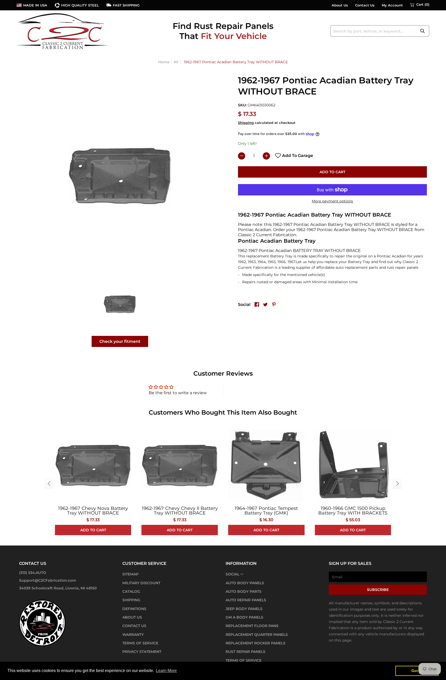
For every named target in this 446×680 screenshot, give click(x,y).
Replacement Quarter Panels (257, 634)
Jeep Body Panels (244, 608)
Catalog (131, 591)
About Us (340, 5)
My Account (392, 5)
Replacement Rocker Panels (255, 643)
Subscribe (378, 589)
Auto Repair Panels (246, 600)
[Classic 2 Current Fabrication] (63, 31)
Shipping (246, 123)
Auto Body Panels (245, 583)
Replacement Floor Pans (252, 625)
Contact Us (365, 5)
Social (232, 574)
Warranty (133, 634)
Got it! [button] (417, 671)
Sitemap (130, 574)
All (176, 62)
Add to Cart (332, 172)
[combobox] (379, 31)
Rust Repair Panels (245, 651)
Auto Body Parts (243, 591)
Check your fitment (119, 341)
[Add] (266, 156)
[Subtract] (241, 156)
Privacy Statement (141, 651)
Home (163, 62)
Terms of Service (140, 643)
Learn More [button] (166, 670)
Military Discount (141, 583)
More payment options (332, 201)
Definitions (134, 608)
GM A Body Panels (244, 617)
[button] (419, 5)
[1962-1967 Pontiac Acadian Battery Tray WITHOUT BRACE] (119, 304)
